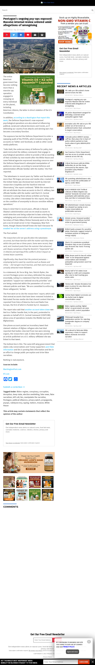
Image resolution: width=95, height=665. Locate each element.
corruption (43, 392)
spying (26, 403)
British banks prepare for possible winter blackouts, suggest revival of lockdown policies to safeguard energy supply (78, 232)
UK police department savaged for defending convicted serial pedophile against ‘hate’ (78, 115)
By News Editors (78, 95)
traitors (33, 403)
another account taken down (37, 310)
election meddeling (31, 394)
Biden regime (22, 392)
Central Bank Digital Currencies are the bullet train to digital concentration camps (78, 297)
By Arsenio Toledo (79, 238)
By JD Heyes (77, 108)
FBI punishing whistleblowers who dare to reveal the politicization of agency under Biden (78, 181)
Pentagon (7, 400)
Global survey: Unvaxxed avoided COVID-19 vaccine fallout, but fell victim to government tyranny (77, 220)
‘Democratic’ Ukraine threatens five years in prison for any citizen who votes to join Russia (78, 286)
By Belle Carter (78, 174)
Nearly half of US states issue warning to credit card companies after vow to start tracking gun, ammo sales (77, 274)
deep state (17, 394)
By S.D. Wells (77, 200)
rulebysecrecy (16, 403)
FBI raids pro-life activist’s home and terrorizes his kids (77, 92)
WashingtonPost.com (12, 369)
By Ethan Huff (77, 148)
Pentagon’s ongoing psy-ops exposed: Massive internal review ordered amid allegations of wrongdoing (77, 103)
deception (7, 394)
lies (21, 397)
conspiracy (33, 392)
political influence (20, 400)
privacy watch (34, 400)
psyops (6, 403)
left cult (16, 397)
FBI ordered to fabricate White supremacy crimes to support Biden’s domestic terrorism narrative (76, 333)
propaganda (46, 400)
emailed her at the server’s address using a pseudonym (27, 228)
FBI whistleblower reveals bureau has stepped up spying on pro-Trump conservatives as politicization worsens (77, 208)
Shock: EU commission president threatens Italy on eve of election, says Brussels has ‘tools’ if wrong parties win (77, 245)
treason (40, 403)
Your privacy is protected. (13, 443)
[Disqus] (29, 539)
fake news (44, 394)
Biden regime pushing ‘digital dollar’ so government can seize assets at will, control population (77, 308)
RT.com (6, 374)
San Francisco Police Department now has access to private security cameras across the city (78, 154)
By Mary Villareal (78, 159)
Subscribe (83, 662)
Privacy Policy (47, 657)
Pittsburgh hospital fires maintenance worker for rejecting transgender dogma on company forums (77, 320)
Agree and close (72, 652)
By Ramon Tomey (78, 225)
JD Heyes (21, 30)
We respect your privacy (36, 650)
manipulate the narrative (35, 397)
